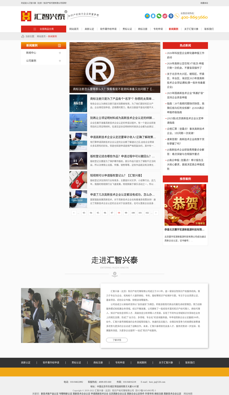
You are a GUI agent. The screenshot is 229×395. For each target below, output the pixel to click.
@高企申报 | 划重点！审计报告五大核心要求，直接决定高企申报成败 (185, 164)
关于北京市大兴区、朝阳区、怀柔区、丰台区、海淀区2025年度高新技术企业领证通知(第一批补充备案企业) (186, 80)
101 (140, 213)
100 (133, 213)
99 (126, 213)
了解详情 (116, 340)
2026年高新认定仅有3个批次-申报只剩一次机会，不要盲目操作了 (185, 65)
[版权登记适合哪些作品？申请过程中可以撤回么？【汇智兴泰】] (78, 153)
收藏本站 (204, 3)
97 (112, 213)
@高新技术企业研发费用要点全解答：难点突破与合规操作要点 (185, 151)
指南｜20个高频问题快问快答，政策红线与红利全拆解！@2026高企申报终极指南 (185, 108)
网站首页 (74, 29)
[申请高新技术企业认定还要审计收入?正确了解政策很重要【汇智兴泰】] (78, 134)
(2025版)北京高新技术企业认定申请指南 (185, 120)
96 (105, 213)
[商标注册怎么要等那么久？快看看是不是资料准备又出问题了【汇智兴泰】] (114, 43)
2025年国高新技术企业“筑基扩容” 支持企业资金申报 (185, 95)
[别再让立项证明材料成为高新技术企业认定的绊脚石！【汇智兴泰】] (78, 115)
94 (91, 213)
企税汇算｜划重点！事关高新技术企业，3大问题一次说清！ (185, 131)
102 (147, 213)
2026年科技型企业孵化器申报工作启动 (185, 55)
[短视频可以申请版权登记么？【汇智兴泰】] (78, 172)
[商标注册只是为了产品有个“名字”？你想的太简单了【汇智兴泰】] (78, 95)
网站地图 (187, 394)
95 (98, 213)
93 (84, 213)
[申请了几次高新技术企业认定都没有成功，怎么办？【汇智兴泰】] (78, 191)
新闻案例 (52, 36)
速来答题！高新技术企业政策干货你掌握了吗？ (185, 141)
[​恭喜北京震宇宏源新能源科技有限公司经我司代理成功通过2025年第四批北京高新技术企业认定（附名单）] (185, 185)
